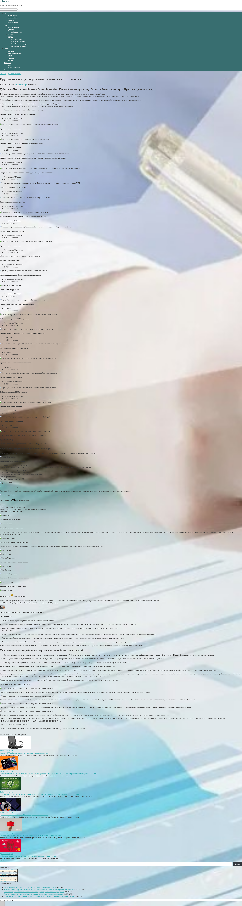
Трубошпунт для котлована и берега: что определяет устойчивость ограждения (34, 892)
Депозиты (11, 30)
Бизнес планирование (14, 53)
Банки (5, 25)
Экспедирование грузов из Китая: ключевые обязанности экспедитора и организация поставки (39, 890)
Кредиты (10, 37)
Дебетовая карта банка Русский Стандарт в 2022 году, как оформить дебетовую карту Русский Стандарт (39, 794)
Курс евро (4, 874)
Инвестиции (7, 63)
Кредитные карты (16, 39)
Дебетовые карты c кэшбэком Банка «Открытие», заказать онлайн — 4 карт (28, 856)
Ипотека (10, 34)
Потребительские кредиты (19, 44)
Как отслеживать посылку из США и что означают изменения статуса (30, 887)
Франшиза (11, 58)
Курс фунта (3, 876)
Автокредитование (13, 27)
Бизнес (6, 49)
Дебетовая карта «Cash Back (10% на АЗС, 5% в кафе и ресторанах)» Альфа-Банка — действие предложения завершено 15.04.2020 (48, 774)
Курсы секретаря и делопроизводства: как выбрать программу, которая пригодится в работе (39, 896)
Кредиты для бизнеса (18, 41)
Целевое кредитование (18, 46)
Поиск (2, 861)
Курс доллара (4, 873)
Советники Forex (13, 23)
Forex (5, 13)
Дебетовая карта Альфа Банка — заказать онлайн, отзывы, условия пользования (30, 835)
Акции (9, 65)
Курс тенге (3, 878)
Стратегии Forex (12, 18)
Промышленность (9, 70)
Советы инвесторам (14, 67)
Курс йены (3, 881)
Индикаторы (11, 20)
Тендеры (10, 60)
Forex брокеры (12, 15)
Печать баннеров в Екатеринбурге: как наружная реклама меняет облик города (34, 894)
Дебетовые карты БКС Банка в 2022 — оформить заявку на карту (24, 815)
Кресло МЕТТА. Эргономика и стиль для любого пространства (24, 753)
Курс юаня (3, 879)
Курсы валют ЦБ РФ (8, 869)
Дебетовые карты (16, 32)
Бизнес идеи (11, 51)
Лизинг (10, 56)
